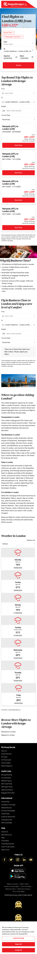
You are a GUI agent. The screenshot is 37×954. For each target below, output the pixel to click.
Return (22, 56)
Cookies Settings (18, 938)
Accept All (18, 950)
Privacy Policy (5, 802)
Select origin (8, 44)
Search (18, 65)
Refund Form (5, 850)
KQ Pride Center (6, 760)
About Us (4, 751)
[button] (13, 36)
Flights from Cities (10, 889)
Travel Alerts (5, 841)
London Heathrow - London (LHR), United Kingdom (17, 51)
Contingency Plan (6, 820)
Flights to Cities (24, 884)
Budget (3, 106)
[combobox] (19, 93)
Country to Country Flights (11, 886)
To (4, 49)
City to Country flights (19, 891)
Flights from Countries (23, 889)
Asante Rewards (6, 754)
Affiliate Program (6, 781)
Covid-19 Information (8, 847)
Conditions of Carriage (8, 805)
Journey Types (5, 115)
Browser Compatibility (8, 811)
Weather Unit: (31, 540)
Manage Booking (6, 775)
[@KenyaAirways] (11, 859)
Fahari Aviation (6, 763)
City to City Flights (26, 886)
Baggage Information (8, 793)
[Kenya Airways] (4, 859)
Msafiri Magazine (6, 766)
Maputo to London (8, 735)
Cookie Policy (5, 814)
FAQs (3, 838)
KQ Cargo (4, 757)
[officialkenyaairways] (17, 859)
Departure (7, 56)
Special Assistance (7, 790)
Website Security (6, 808)
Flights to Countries (12, 884)
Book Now (18, 145)
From (5, 42)
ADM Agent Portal (6, 787)
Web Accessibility (6, 823)
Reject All (18, 944)
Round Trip (8, 33)
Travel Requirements (7, 844)
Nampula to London (8, 732)
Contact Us (4, 832)
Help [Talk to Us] (6, 835)
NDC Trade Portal (6, 784)
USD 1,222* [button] (10, 25)
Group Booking (6, 778)
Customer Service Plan (8, 817)
